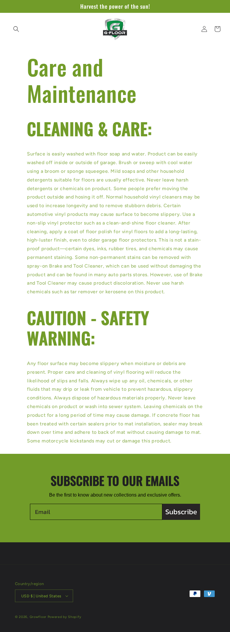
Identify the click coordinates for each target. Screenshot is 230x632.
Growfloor (38, 617)
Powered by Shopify (64, 617)
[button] (16, 29)
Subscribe (181, 511)
